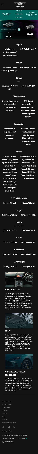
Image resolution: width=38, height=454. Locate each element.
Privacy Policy (7, 431)
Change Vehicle (8, 37)
